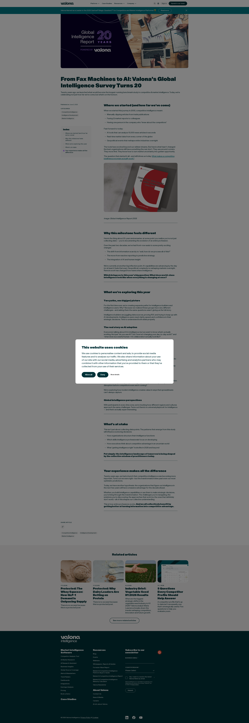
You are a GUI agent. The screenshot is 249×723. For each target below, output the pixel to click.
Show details (114, 375)
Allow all (88, 374)
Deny (102, 374)
